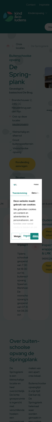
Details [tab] (35, 193)
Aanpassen (26, 235)
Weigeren (17, 236)
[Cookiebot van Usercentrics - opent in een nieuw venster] (35, 184)
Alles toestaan (36, 236)
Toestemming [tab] (19, 193)
